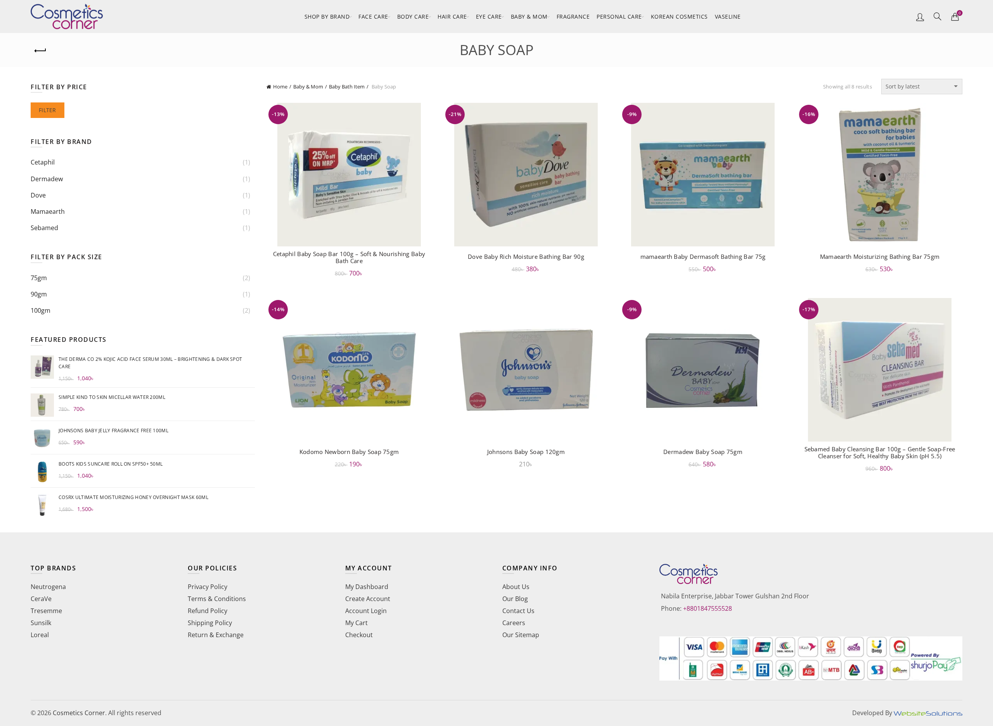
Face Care (373, 16)
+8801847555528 (707, 608)
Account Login (366, 610)
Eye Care (489, 16)
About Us (515, 586)
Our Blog (515, 598)
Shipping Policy (210, 623)
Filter (47, 110)
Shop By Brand (327, 16)
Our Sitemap (520, 635)
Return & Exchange (216, 635)
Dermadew (47, 179)
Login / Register (920, 17)
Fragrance (573, 16)
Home (280, 86)
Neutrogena (48, 586)
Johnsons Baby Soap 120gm (526, 451)
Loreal (40, 635)
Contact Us (518, 610)
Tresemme (46, 610)
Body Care (413, 16)
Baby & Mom (529, 16)
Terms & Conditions (217, 598)
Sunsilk (41, 623)
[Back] (40, 51)
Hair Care (452, 16)
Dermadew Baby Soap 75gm (702, 451)
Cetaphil (43, 162)
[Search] (937, 16)
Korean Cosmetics (679, 16)
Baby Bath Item (347, 86)
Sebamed (44, 228)
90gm (39, 294)
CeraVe (41, 598)
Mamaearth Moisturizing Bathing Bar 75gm (880, 256)
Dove (38, 195)
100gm (40, 310)
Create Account (367, 598)
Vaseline (728, 16)
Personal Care (619, 16)
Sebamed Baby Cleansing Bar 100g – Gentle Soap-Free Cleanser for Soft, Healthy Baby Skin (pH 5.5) (879, 452)
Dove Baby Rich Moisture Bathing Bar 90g (526, 256)
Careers (513, 623)
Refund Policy (207, 610)
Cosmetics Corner (79, 713)
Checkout (359, 635)
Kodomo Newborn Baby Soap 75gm (349, 451)
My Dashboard (366, 586)
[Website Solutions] (928, 713)
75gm (39, 278)
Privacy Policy (207, 586)
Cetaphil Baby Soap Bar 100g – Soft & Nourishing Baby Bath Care (349, 257)
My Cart (356, 623)
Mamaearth (48, 211)
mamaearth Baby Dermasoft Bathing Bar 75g (703, 256)
